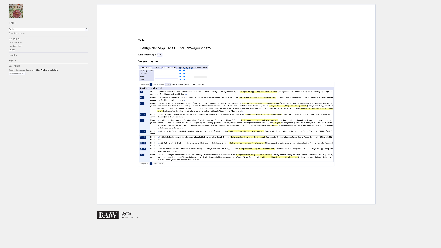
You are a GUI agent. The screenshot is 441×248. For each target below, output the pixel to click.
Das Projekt (14, 66)
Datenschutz (20, 70)
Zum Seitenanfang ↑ (17, 74)
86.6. (159, 55)
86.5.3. (143, 115)
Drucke (12, 50)
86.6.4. (143, 149)
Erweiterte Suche (17, 33)
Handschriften (15, 46)
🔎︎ (86, 29)
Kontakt (11, 70)
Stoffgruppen (15, 39)
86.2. (142, 98)
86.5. (142, 103)
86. (141, 92)
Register (13, 60)
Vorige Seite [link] (144, 84)
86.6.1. (143, 131)
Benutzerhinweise (169, 68)
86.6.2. (143, 137)
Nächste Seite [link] (158, 84)
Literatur (13, 55)
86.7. (142, 155)
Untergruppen (15, 42)
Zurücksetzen (146, 68)
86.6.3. (143, 143)
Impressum (30, 70)
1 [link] (151, 84)
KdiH (12, 23)
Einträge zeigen (177, 84)
